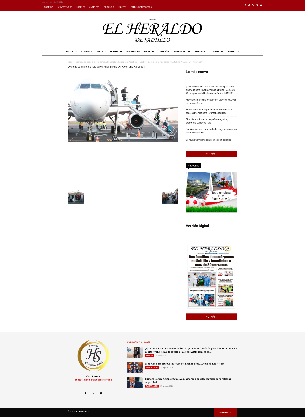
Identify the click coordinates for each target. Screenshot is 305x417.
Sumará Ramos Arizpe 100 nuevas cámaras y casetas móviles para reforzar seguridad (209, 111)
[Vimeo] (257, 5)
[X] (253, 5)
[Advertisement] (123, 164)
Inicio (70, 62)
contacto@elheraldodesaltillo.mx (93, 379)
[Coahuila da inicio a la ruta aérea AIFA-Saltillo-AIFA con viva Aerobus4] (123, 140)
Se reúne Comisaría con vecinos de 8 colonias (208, 140)
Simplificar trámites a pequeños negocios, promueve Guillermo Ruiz (207, 121)
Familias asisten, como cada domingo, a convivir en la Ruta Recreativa (211, 131)
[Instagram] (249, 5)
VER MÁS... (211, 153)
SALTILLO (149, 356)
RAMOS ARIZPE (152, 367)
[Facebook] (245, 5)
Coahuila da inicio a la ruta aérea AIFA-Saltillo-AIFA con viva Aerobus (106, 62)
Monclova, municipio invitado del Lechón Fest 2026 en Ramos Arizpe (211, 101)
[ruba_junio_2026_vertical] (211, 211)
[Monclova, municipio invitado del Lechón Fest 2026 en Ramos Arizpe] (135, 367)
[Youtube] (261, 5)
